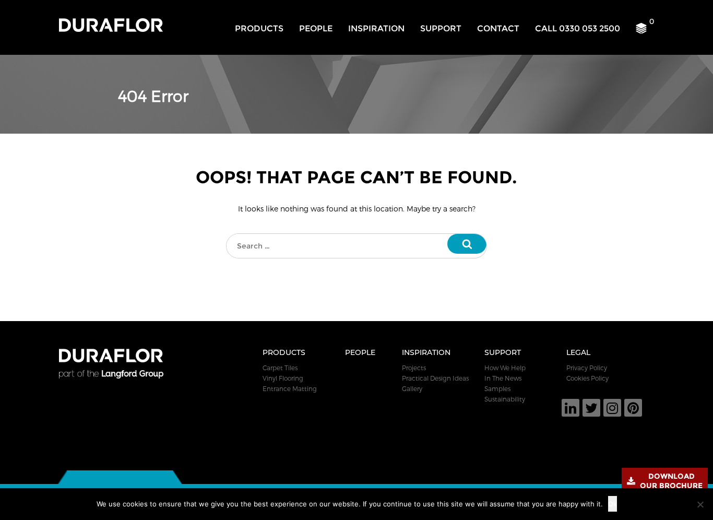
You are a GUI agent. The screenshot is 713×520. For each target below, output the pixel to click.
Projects (414, 367)
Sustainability (504, 399)
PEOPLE (315, 28)
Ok (612, 504)
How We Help (505, 367)
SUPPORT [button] (440, 28)
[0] (645, 31)
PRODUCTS (259, 28)
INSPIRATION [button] (376, 28)
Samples (497, 388)
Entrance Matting (290, 388)
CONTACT (498, 28)
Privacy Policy (586, 367)
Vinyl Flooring (283, 378)
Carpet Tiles (280, 367)
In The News (502, 378)
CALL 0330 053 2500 (577, 28)
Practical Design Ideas (435, 378)
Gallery (412, 388)
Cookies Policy (587, 378)
